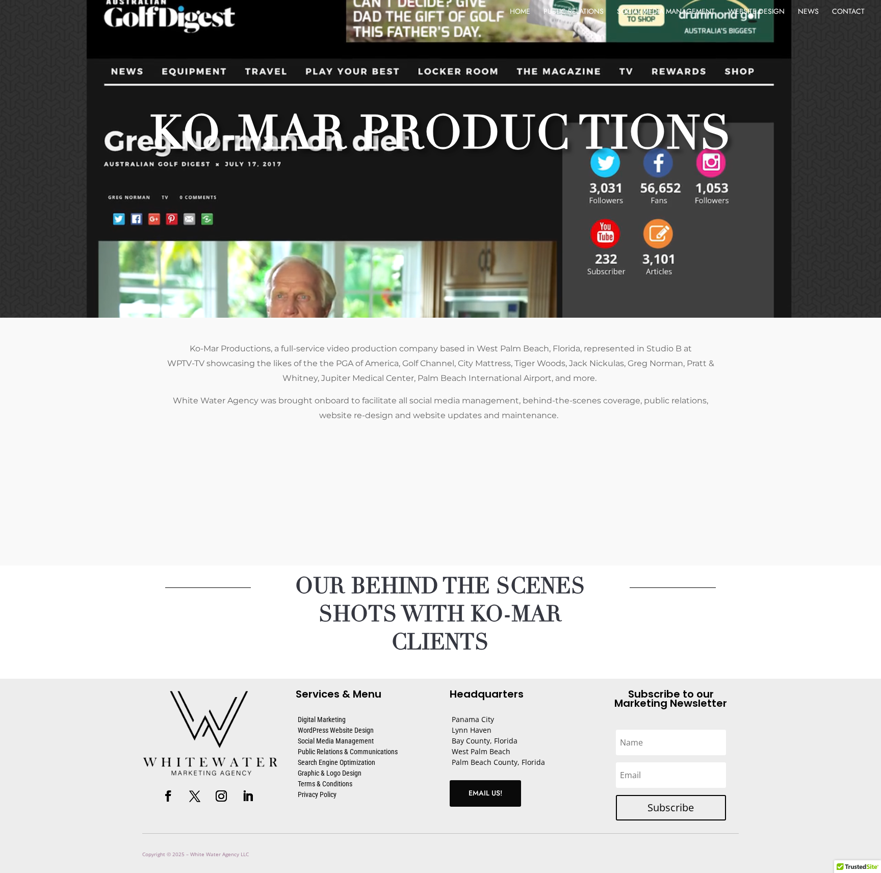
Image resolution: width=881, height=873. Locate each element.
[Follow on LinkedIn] (248, 796)
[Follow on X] (195, 796)
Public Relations (573, 12)
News (808, 12)
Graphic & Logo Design (329, 773)
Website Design (756, 12)
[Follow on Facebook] (168, 796)
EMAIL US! (485, 793)
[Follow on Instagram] (221, 796)
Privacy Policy (317, 794)
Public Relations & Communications (348, 752)
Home (520, 12)
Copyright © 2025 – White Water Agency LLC (195, 854)
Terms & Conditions (325, 784)
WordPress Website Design (336, 730)
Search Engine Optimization (336, 762)
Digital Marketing (322, 719)
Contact (848, 12)
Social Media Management (666, 12)
